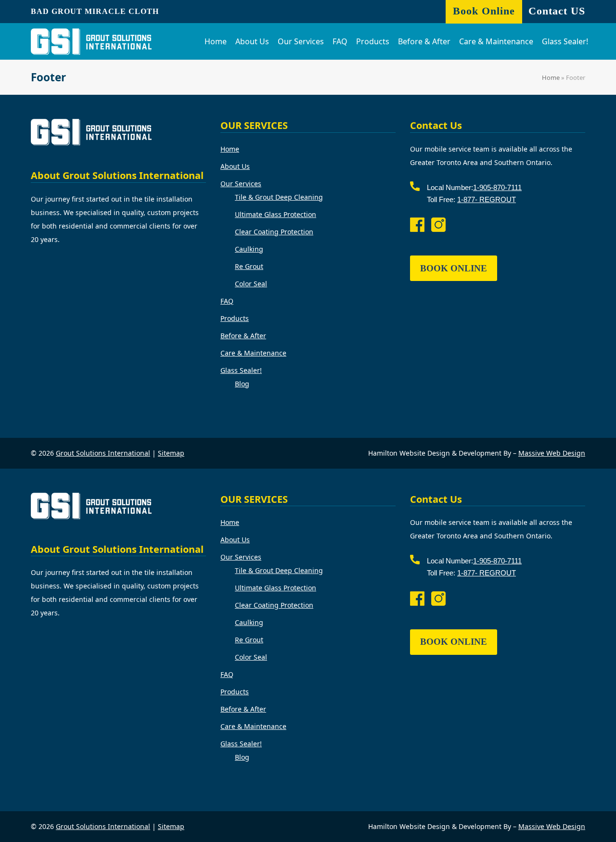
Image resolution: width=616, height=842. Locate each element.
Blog (242, 383)
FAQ (226, 301)
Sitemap (171, 453)
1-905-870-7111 (497, 187)
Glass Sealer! (241, 370)
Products (234, 318)
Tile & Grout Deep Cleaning (279, 197)
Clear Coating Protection (274, 231)
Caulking (249, 249)
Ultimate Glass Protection (275, 214)
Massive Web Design (551, 453)
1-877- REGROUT (486, 199)
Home (551, 77)
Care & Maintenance (253, 352)
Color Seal (251, 283)
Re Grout (249, 266)
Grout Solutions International (103, 453)
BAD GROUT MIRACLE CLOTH (95, 11)
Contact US (556, 11)
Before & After (243, 335)
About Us (235, 166)
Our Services (240, 183)
